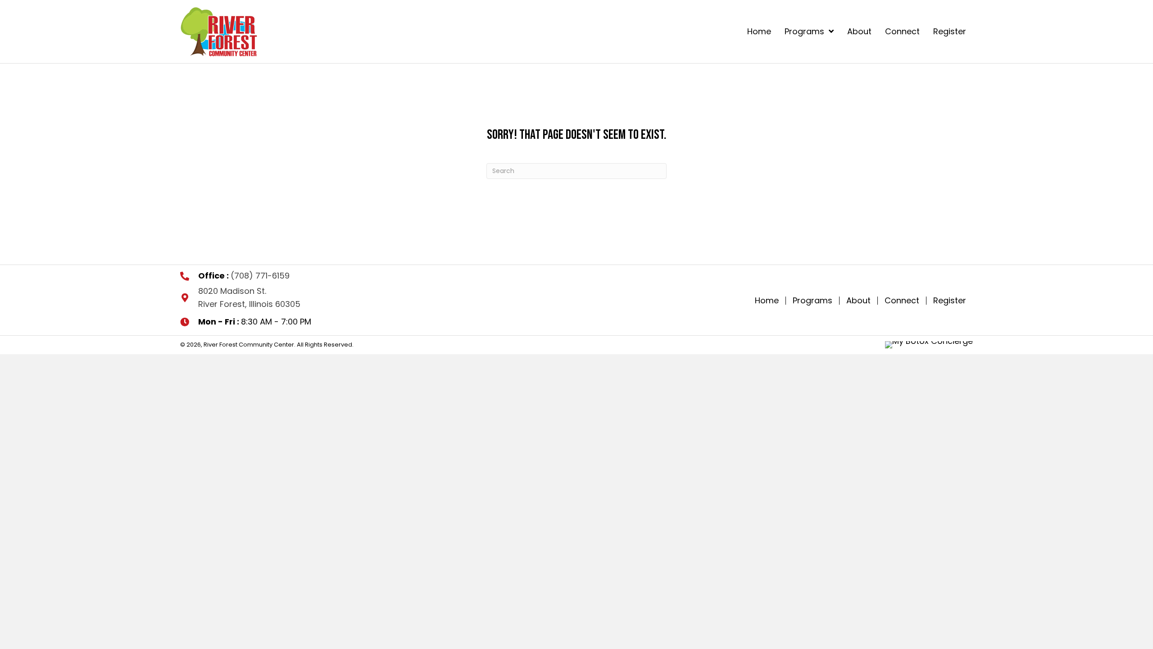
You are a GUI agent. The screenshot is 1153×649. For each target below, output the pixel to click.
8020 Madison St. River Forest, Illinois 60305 (249, 297)
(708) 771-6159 (260, 275)
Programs (812, 301)
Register (949, 301)
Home (767, 301)
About (858, 301)
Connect (902, 301)
